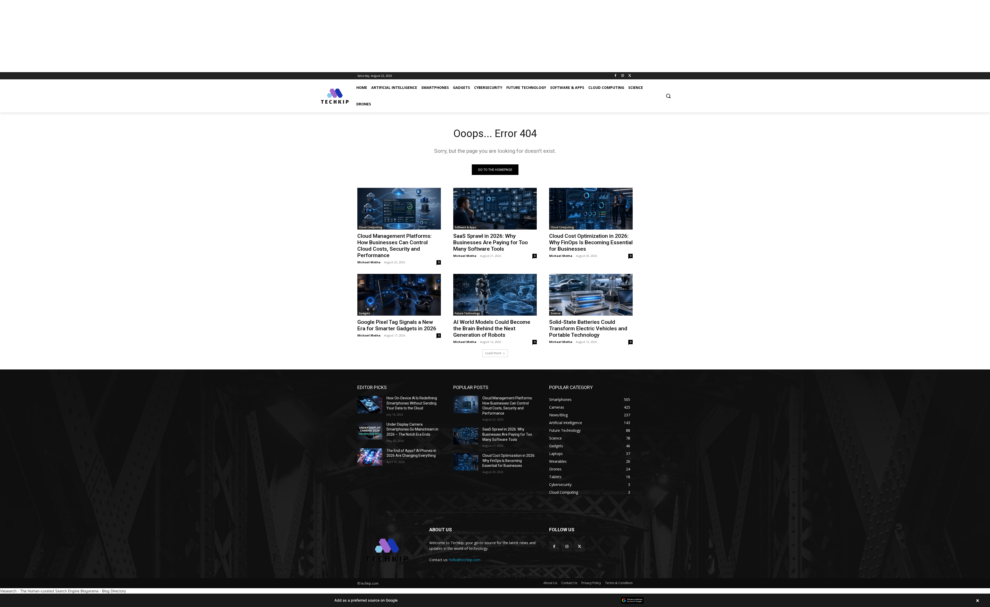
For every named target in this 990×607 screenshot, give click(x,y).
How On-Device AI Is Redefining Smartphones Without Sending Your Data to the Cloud (411, 403)
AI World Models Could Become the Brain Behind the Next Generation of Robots (491, 328)
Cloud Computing (370, 227)
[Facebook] (615, 76)
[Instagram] (622, 76)
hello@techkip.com (465, 559)
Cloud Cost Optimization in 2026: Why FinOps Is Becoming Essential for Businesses (591, 242)
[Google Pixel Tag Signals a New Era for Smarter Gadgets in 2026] (399, 295)
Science (555, 313)
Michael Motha (369, 262)
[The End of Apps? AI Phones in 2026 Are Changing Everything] (369, 457)
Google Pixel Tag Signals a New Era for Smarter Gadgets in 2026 (396, 325)
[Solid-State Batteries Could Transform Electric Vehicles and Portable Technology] (591, 295)
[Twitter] (630, 76)
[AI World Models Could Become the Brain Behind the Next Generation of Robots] (495, 295)
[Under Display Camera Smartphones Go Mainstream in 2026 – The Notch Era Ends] (369, 431)
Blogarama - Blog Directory (103, 591)
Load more (493, 353)
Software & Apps (465, 227)
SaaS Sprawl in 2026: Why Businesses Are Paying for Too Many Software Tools (490, 242)
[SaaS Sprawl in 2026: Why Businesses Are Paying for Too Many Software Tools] (495, 209)
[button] (668, 96)
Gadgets (364, 313)
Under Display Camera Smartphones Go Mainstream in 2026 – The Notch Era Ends (412, 429)
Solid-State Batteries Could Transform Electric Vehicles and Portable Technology (588, 328)
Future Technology (467, 313)
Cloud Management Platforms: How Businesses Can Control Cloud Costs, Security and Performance (394, 245)
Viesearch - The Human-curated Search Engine (39, 591)
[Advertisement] (154, 36)
